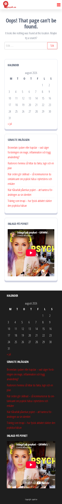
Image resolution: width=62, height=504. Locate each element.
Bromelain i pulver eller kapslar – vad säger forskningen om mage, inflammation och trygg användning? (29, 152)
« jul (10, 124)
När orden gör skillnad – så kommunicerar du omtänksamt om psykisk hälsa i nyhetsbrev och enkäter (30, 179)
